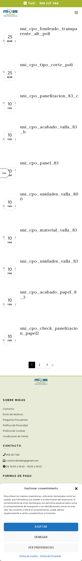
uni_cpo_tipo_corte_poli (46, 64)
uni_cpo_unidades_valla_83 (49, 261)
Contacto (8, 409)
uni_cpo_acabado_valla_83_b (48, 129)
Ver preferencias (41, 547)
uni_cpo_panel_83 (39, 163)
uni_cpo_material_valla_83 (48, 230)
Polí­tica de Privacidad (50, 556)
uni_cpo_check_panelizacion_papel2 (49, 331)
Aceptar (41, 527)
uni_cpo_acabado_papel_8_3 (48, 294)
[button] (76, 488)
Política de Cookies (14, 431)
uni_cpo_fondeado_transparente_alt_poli (48, 31)
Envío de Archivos (13, 414)
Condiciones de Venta (15, 436)
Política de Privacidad (15, 425)
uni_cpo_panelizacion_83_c (49, 95)
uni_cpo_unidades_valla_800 (49, 196)
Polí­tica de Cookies (28, 556)
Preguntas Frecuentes (15, 420)
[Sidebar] (5, 173)
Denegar (41, 537)
